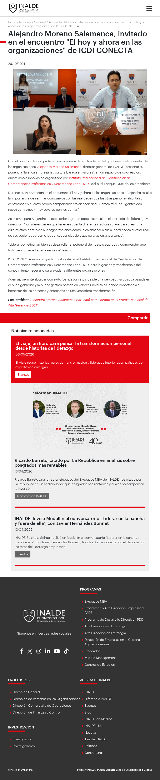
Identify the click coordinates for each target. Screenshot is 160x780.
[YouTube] (57, 651)
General (40, 22)
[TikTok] (66, 651)
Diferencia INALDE (98, 699)
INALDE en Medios (98, 719)
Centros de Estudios (100, 664)
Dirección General (26, 692)
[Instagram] (38, 651)
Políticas (91, 746)
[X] (29, 651)
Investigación (21, 727)
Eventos (23, 374)
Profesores (19, 680)
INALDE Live (93, 725)
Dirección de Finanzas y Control (36, 712)
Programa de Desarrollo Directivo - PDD (114, 619)
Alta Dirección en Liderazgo (105, 626)
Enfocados (92, 651)
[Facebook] (21, 651)
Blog (88, 712)
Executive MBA (96, 601)
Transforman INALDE (32, 496)
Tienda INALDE (96, 739)
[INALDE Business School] (23, 8)
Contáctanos (94, 752)
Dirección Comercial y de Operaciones (42, 705)
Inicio (12, 22)
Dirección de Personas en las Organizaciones (46, 699)
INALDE (90, 692)
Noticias (25, 22)
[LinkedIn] (47, 651)
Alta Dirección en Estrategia (105, 633)
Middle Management (100, 657)
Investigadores (24, 746)
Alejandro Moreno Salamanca (59, 167)
